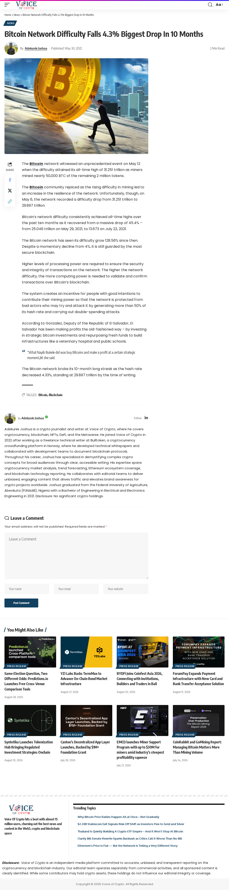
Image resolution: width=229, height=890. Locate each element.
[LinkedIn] (146, 418)
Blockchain (55, 395)
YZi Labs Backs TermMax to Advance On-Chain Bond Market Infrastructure (84, 678)
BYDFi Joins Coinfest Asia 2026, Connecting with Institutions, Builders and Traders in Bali (139, 678)
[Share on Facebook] (9, 180)
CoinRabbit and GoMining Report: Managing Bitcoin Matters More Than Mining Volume (197, 747)
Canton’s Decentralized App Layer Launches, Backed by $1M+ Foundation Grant (85, 747)
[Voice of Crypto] (26, 4)
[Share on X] (9, 190)
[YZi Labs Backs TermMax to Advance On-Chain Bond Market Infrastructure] (86, 652)
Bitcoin (36, 163)
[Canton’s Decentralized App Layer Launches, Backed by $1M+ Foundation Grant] (86, 720)
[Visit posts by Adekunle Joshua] (11, 48)
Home (7, 15)
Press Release (16, 666)
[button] (8, 4)
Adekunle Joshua (36, 48)
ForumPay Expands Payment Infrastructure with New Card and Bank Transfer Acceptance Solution (198, 678)
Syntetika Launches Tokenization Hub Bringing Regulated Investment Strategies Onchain (28, 747)
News (17, 15)
